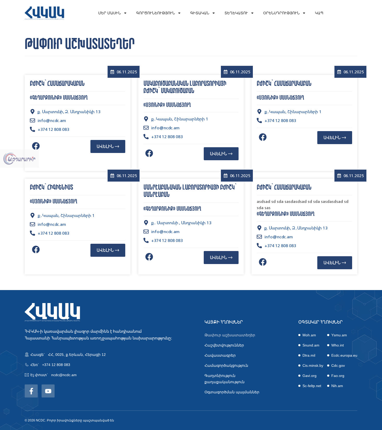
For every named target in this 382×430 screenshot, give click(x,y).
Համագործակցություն (226, 365)
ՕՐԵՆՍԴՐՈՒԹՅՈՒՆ (281, 13)
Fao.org (337, 376)
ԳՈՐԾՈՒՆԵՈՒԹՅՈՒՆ (155, 13)
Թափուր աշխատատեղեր (230, 335)
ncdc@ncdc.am (64, 375)
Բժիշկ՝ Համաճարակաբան (57, 83)
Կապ (319, 13)
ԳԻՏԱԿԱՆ (199, 13)
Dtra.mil (308, 355)
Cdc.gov (338, 365)
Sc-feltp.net (311, 386)
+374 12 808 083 (56, 365)
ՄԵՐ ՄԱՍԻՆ (109, 13)
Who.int (337, 345)
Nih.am (337, 386)
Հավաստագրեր (220, 355)
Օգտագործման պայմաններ (232, 392)
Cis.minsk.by (312, 365)
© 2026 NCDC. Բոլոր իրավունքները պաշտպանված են (69, 420)
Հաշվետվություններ (224, 345)
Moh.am (309, 335)
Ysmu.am (339, 335)
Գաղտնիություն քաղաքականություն (225, 379)
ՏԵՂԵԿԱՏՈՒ (236, 13)
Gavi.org (309, 376)
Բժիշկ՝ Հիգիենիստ (51, 187)
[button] (36, 146)
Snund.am (310, 345)
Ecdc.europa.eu (344, 355)
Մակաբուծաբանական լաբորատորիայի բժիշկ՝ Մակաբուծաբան (184, 87)
